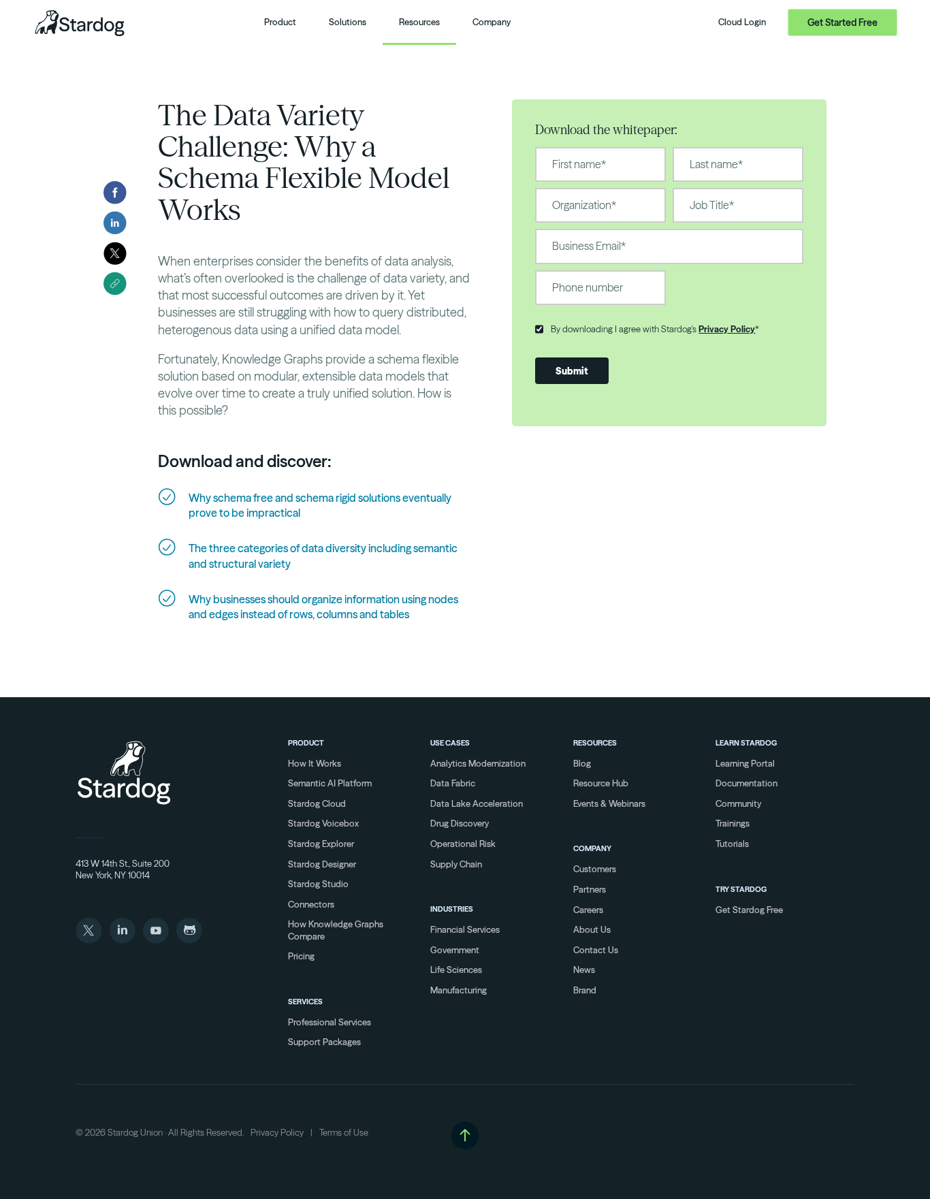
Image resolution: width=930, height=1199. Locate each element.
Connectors (311, 904)
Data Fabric (452, 783)
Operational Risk (463, 843)
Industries (451, 909)
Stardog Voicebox (323, 823)
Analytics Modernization (478, 763)
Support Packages (324, 1041)
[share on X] (115, 253)
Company (592, 848)
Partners (589, 889)
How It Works (314, 763)
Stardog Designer (322, 864)
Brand (584, 990)
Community (738, 803)
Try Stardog (741, 889)
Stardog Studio (318, 883)
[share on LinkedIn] (115, 223)
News (584, 969)
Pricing (301, 955)
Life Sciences (456, 969)
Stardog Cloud (317, 803)
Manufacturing (458, 990)
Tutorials (732, 843)
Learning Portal (745, 763)
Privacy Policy (727, 328)
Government (454, 949)
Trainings (733, 823)
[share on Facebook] (115, 192)
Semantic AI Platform (330, 783)
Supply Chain (456, 864)
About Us (592, 929)
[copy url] (115, 283)
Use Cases (450, 743)
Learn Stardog (746, 743)
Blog (582, 763)
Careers (588, 909)
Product (306, 743)
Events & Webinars (609, 803)
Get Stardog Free (749, 909)
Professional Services (329, 1022)
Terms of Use (343, 1132)
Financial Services (465, 929)
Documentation (746, 783)
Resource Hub (600, 783)
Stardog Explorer (321, 843)
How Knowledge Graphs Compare (335, 930)
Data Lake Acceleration (476, 803)
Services (305, 1001)
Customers (594, 868)
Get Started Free (842, 22)
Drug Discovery (459, 823)
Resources (595, 743)
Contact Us (595, 949)
